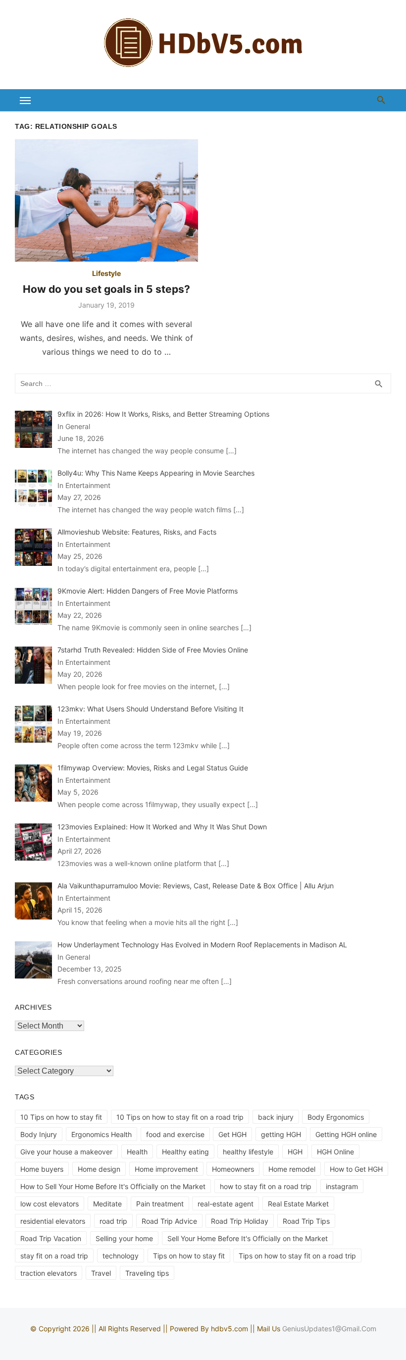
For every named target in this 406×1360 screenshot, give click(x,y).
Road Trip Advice (169, 1221)
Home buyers (41, 1169)
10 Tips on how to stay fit (61, 1117)
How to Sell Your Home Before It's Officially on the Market (112, 1186)
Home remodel (291, 1169)
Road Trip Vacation (50, 1238)
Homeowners (233, 1169)
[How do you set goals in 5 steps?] (106, 200)
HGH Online (335, 1151)
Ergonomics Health (101, 1134)
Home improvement (166, 1169)
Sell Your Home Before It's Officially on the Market (247, 1238)
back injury (276, 1117)
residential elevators (52, 1221)
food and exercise (175, 1134)
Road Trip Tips (306, 1221)
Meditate (107, 1203)
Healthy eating (185, 1151)
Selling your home (124, 1238)
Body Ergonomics (335, 1117)
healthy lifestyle (248, 1151)
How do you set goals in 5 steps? (106, 289)
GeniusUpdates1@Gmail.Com (329, 1328)
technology (120, 1255)
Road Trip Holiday (239, 1221)
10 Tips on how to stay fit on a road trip (180, 1117)
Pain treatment (160, 1203)
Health (137, 1151)
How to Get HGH (356, 1169)
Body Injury (38, 1134)
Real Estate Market (298, 1203)
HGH (295, 1151)
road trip (113, 1221)
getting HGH (281, 1134)
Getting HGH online (346, 1134)
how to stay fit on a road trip (265, 1186)
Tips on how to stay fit (189, 1255)
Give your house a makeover (66, 1151)
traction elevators (48, 1273)
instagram (342, 1186)
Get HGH (232, 1134)
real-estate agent (226, 1203)
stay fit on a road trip (54, 1255)
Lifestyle (106, 273)
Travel (101, 1273)
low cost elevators (49, 1203)
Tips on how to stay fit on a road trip (297, 1255)
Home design (99, 1169)
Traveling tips (147, 1273)
